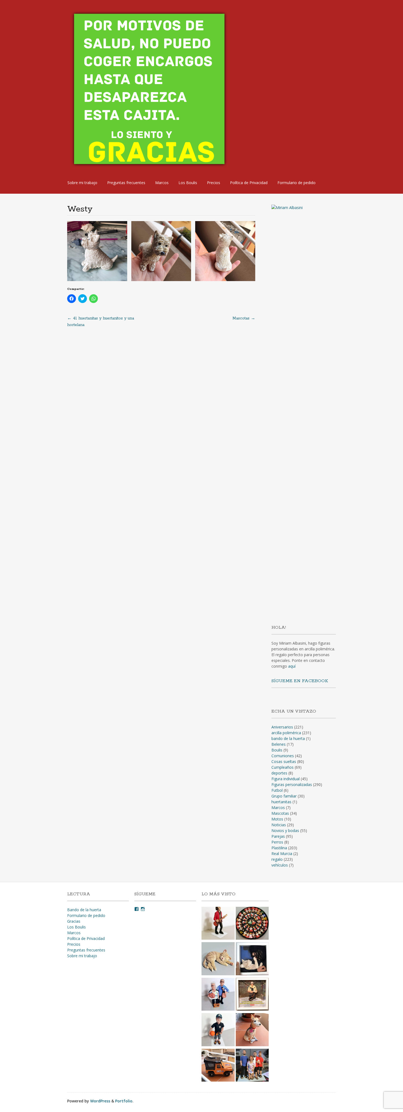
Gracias (73, 921)
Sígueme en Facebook (299, 681)
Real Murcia (281, 853)
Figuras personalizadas (291, 784)
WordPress (100, 1101)
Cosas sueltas (283, 761)
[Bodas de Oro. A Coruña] (218, 995)
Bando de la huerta (84, 909)
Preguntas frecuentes (126, 182)
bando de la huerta (288, 738)
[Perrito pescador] (252, 1030)
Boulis (276, 750)
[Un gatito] (218, 959)
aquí (292, 666)
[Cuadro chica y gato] (252, 959)
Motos (277, 819)
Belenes (278, 744)
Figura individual (285, 778)
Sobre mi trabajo (82, 182)
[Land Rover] (218, 1066)
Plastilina (279, 847)
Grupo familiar (284, 796)
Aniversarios (282, 727)
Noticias (278, 824)
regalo (277, 859)
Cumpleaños (282, 767)
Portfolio (123, 1101)
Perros (277, 842)
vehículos (279, 865)
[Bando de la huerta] (252, 924)
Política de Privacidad (249, 182)
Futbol (277, 790)
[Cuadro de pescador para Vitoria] (252, 995)
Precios (213, 182)
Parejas (278, 836)
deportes (279, 773)
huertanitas (281, 801)
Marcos (162, 182)
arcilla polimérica (286, 732)
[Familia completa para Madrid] (252, 1066)
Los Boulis (187, 182)
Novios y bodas (285, 830)
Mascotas (243, 318)
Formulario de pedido (296, 182)
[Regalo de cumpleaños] (218, 1030)
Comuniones (282, 755)
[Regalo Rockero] (218, 924)
